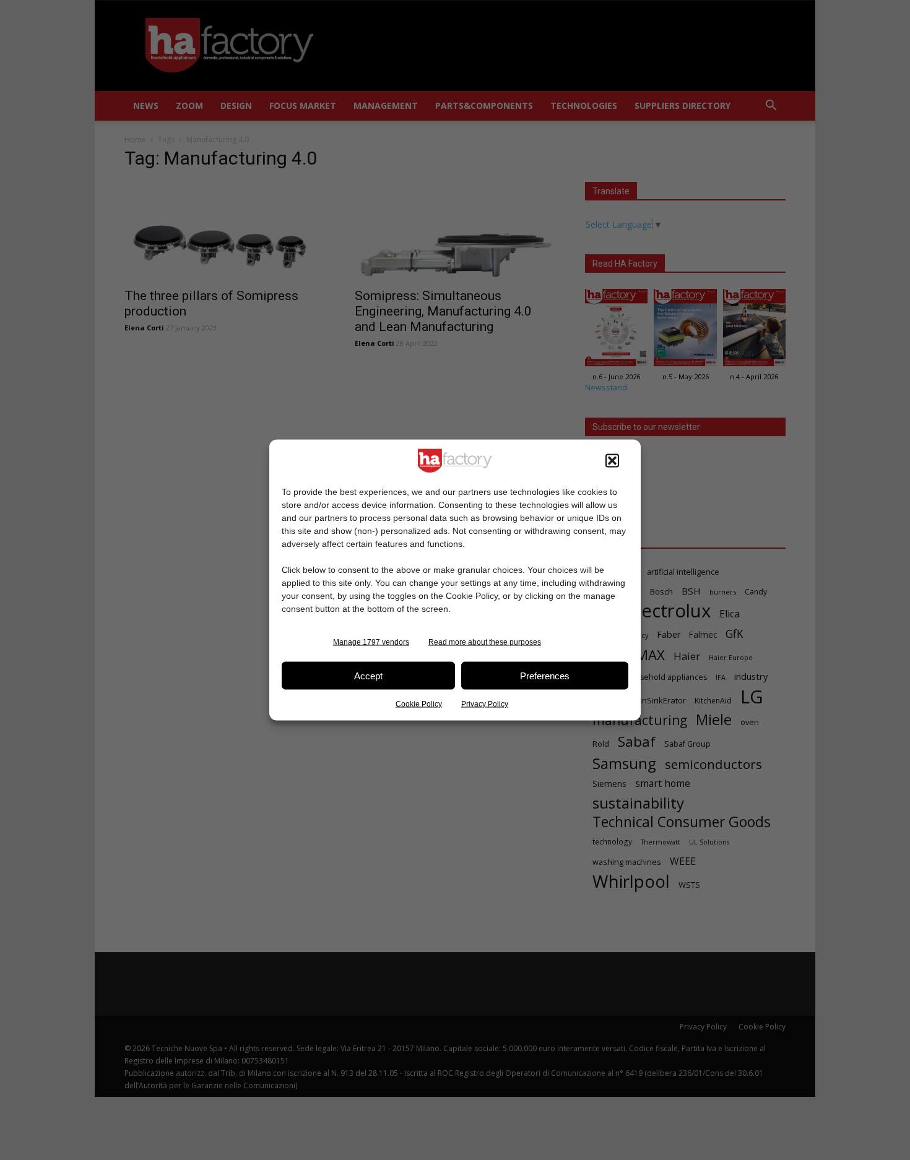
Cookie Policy (419, 704)
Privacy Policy (484, 704)
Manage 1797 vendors (371, 642)
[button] (612, 461)
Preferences (545, 675)
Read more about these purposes (484, 642)
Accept (368, 675)
